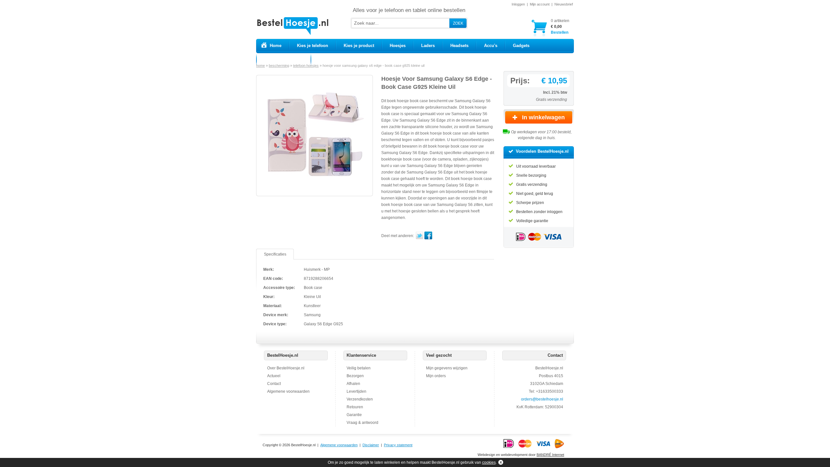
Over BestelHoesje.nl (285, 368)
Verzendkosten (360, 399)
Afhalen (353, 383)
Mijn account (540, 4)
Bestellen (560, 26)
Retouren (355, 407)
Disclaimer (370, 445)
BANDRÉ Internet (550, 455)
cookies (489, 462)
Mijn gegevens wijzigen (447, 368)
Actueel (273, 376)
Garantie (354, 415)
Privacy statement (398, 445)
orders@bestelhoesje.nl (542, 399)
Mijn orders (436, 376)
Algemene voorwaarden (288, 391)
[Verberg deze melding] (500, 462)
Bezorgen (355, 376)
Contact (274, 383)
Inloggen (518, 4)
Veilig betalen (359, 368)
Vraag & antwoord (362, 422)
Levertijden (356, 391)
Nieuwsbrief (563, 4)
